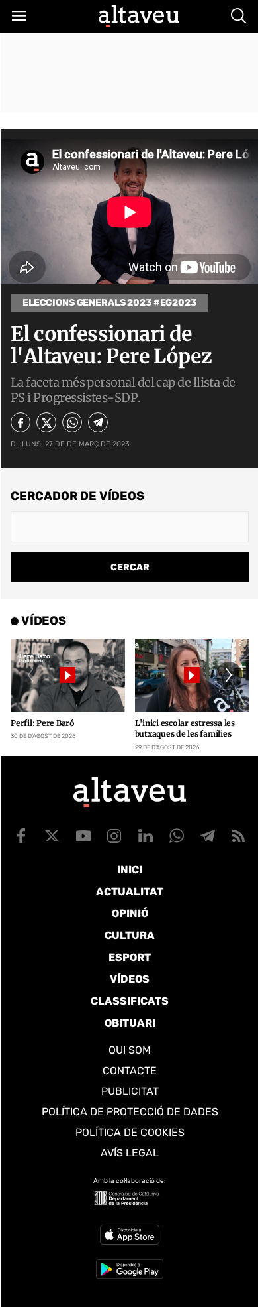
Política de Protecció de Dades (130, 1112)
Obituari (130, 1022)
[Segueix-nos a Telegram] (207, 835)
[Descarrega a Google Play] (129, 1269)
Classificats (130, 1001)
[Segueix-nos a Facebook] (21, 835)
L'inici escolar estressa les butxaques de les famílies (185, 728)
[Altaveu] (139, 16)
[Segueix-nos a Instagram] (114, 835)
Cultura (130, 935)
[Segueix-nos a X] (52, 835)
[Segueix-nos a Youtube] (83, 835)
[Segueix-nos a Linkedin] (145, 835)
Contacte (130, 1071)
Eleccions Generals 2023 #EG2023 (109, 302)
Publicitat (130, 1091)
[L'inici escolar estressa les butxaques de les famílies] (192, 675)
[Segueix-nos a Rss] (239, 835)
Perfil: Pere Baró (43, 723)
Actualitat (129, 891)
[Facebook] (20, 422)
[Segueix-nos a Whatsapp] (176, 835)
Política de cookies (130, 1132)
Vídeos (130, 979)
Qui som (129, 1050)
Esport (129, 957)
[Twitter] (46, 422)
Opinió (130, 913)
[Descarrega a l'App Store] (129, 1235)
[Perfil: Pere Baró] (68, 675)
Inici (129, 869)
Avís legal (130, 1153)
